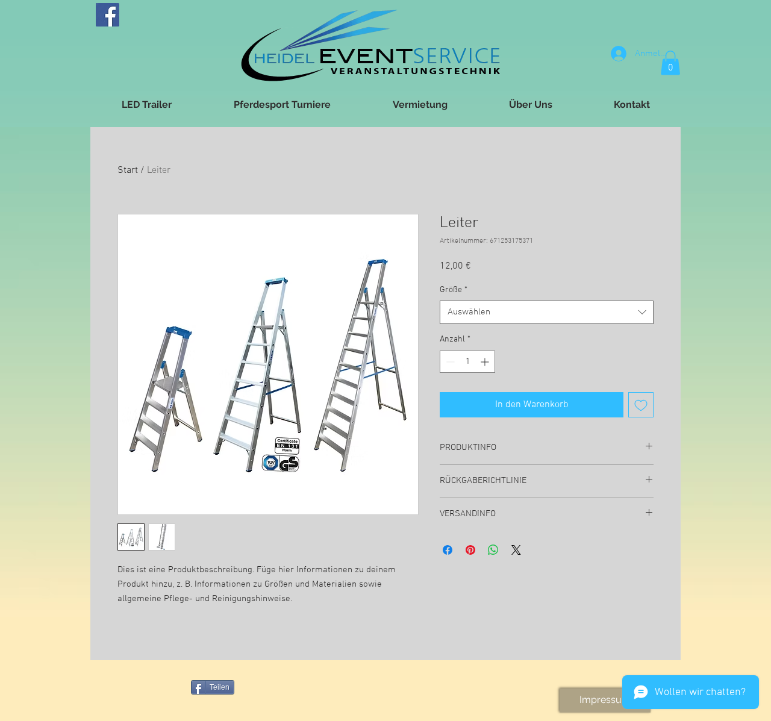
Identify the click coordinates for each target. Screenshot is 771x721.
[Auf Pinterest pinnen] (470, 550)
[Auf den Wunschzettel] (641, 404)
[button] (670, 63)
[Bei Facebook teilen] (447, 550)
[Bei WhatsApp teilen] (493, 550)
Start (127, 170)
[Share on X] (516, 550)
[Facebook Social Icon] (107, 15)
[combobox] (547, 312)
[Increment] (485, 361)
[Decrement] (449, 361)
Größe (453, 290)
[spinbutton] (467, 361)
